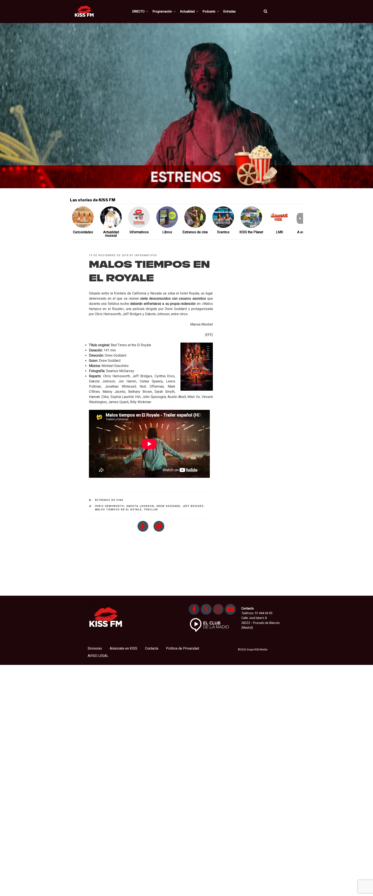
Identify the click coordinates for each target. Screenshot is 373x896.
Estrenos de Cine (109, 500)
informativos (146, 255)
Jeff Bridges (193, 506)
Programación (162, 11)
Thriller (151, 509)
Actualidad (187, 11)
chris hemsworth (109, 506)
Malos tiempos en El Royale (118, 509)
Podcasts (209, 11)
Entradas (229, 11)
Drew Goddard (168, 506)
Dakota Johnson (140, 506)
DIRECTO (138, 11)
